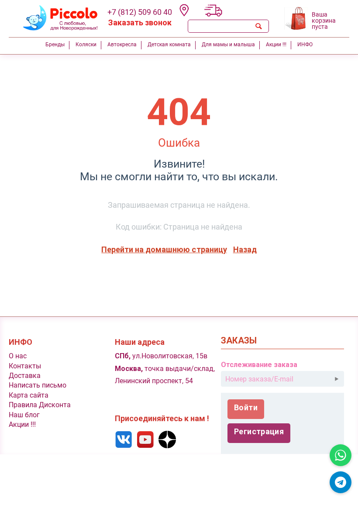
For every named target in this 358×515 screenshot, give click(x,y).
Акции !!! (22, 424)
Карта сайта (28, 395)
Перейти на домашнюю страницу (164, 249)
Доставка (25, 375)
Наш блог (24, 415)
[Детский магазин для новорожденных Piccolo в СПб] (54, 16)
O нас (18, 356)
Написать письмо (37, 385)
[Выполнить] (337, 378)
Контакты (25, 366)
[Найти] (258, 26)
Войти (246, 407)
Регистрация (259, 431)
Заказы (239, 341)
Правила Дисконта (40, 405)
